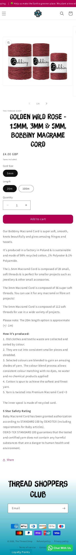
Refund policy (43, 541)
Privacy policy (61, 541)
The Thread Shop (24, 541)
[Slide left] (29, 103)
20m (10, 188)
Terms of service (27, 547)
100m (26, 188)
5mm (10, 173)
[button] (62, 13)
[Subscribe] (63, 508)
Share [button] (10, 459)
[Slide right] (46, 103)
